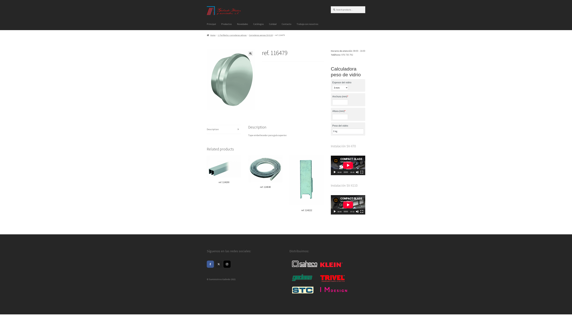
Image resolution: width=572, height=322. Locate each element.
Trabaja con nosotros (307, 24)
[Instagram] (227, 264)
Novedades (242, 24)
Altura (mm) (338, 111)
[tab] (224, 129)
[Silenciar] (357, 172)
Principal (211, 24)
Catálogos (258, 24)
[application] (348, 165)
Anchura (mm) (340, 96)
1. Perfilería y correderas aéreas (232, 35)
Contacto (286, 24)
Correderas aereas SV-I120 (261, 35)
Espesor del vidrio (341, 82)
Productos (226, 24)
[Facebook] (210, 264)
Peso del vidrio (340, 125)
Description (213, 129)
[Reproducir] (334, 172)
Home (213, 35)
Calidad (272, 24)
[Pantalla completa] (361, 172)
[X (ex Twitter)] (218, 264)
